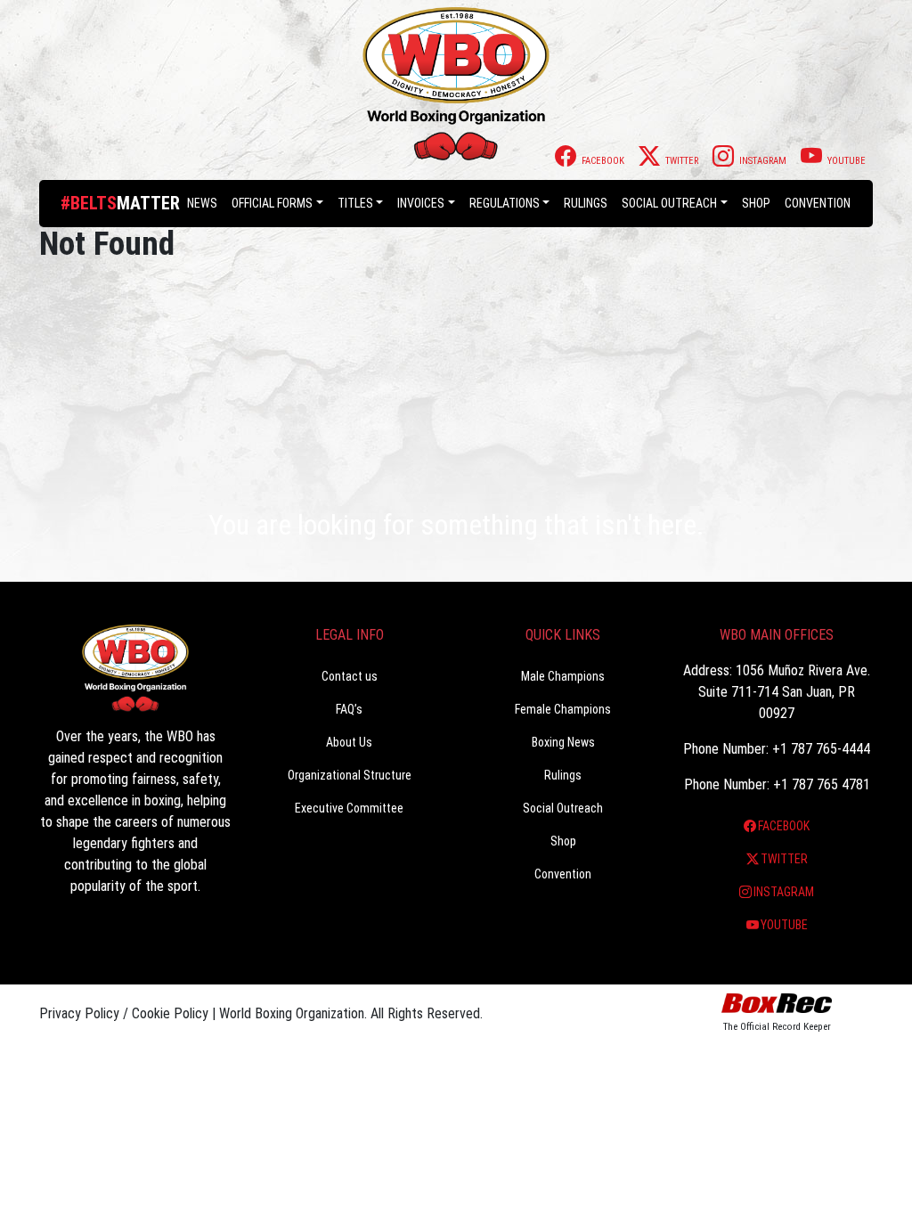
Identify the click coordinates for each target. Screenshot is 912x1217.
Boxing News (563, 742)
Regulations (504, 203)
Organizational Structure (349, 775)
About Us (349, 742)
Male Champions (563, 676)
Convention (562, 874)
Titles (355, 203)
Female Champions (563, 709)
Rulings (585, 203)
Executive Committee (349, 808)
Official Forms (272, 203)
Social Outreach (669, 203)
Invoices (420, 203)
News (202, 203)
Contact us (350, 676)
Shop (756, 203)
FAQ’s (349, 709)
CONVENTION (818, 203)
